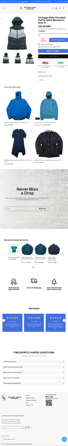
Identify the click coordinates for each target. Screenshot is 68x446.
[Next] (62, 254)
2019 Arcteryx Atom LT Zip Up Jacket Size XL (27, 259)
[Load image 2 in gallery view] (17, 58)
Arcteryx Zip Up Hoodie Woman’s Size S (45, 122)
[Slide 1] (33, 267)
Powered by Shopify (25, 444)
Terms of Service (31, 400)
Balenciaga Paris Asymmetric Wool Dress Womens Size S (17, 161)
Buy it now (53, 56)
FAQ (27, 402)
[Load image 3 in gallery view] (29, 58)
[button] (3, 8)
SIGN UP (42, 208)
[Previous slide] (3, 320)
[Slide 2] (34, 267)
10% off (27, 427)
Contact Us (29, 405)
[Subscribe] (29, 427)
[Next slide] (64, 320)
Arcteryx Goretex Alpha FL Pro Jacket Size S (16, 122)
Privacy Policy (30, 398)
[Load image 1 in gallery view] (5, 58)
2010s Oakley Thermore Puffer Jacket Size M (52, 259)
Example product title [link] (14, 257)
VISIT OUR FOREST (23, 1)
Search (28, 395)
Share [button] (41, 80)
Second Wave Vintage (12, 444)
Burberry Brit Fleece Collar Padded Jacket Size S (47, 160)
